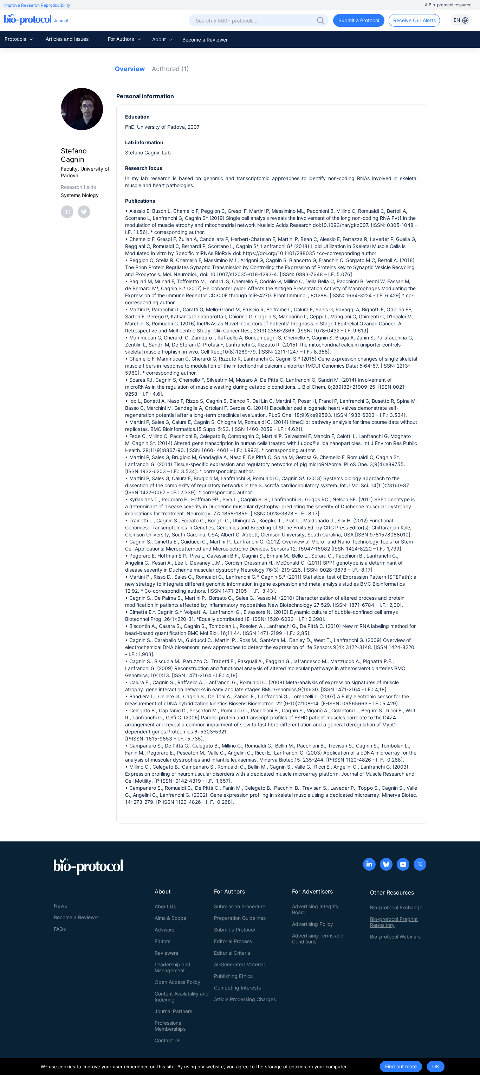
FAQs (60, 929)
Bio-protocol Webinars (395, 937)
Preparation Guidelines (240, 918)
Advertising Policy (312, 924)
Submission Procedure (239, 906)
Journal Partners (173, 1011)
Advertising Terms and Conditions (318, 938)
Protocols (16, 39)
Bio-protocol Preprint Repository (394, 922)
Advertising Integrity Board (315, 909)
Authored (170, 68)
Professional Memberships (170, 1026)
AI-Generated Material (239, 964)
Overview (130, 68)
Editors (162, 941)
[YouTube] (403, 865)
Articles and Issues (68, 39)
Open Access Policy (177, 982)
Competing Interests (237, 988)
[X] (420, 865)
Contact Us (167, 1040)
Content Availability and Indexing (182, 997)
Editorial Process (233, 941)
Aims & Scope (170, 918)
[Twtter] (85, 211)
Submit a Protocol (358, 20)
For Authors (121, 39)
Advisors (164, 930)
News (60, 906)
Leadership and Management (172, 967)
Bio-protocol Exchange (396, 907)
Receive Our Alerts (414, 20)
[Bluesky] (386, 865)
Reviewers (166, 953)
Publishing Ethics (233, 976)
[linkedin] (369, 865)
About (159, 39)
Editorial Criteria (232, 953)
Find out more (401, 1066)
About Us (165, 906)
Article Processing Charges (245, 999)
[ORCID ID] (68, 211)
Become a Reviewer (205, 40)
